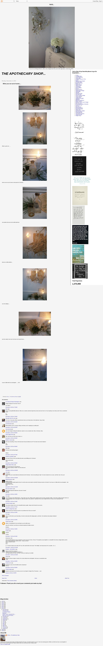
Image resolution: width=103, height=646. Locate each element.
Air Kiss (76, 80)
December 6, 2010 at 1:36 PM (11, 494)
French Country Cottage (80, 95)
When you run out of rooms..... (8, 615)
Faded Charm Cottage (79, 90)
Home (36, 578)
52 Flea (76, 75)
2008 (3, 630)
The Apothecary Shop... (24, 73)
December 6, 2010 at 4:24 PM (11, 519)
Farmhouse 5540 (78, 93)
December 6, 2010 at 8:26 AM (11, 421)
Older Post (67, 578)
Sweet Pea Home (78, 111)
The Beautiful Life (78, 112)
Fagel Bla (77, 92)
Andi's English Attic (9, 434)
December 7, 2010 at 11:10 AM (12, 547)
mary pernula (8, 429)
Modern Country (78, 101)
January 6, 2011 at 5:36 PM (11, 572)
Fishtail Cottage (9, 569)
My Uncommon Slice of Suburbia (81, 104)
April (4, 624)
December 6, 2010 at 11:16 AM (12, 486)
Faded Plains (78, 91)
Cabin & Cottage (78, 84)
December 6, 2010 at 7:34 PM (11, 528)
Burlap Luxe (77, 83)
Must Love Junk (78, 103)
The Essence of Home (79, 113)
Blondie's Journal (9, 439)
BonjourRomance (9, 479)
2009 (3, 629)
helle (6, 448)
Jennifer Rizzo (78, 97)
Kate (6, 409)
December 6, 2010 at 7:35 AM (11, 407)
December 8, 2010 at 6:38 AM (11, 567)
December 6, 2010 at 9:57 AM (11, 454)
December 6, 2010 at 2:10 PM (11, 501)
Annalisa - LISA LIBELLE (10, 549)
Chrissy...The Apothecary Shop (13, 635)
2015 (3, 602)
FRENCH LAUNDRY (10, 456)
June (7, 472)
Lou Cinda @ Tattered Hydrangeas (12, 401)
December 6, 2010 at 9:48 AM (11, 446)
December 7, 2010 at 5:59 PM (11, 561)
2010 (3, 608)
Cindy (7, 556)
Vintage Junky (78, 115)
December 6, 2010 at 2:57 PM (11, 506)
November (5, 616)
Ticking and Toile (78, 114)
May (4, 623)
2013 (3, 604)
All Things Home (78, 81)
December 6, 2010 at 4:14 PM (11, 512)
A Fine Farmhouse (79, 77)
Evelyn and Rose (78, 89)
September (5, 618)
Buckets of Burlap (78, 82)
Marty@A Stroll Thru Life (10, 418)
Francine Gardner (9, 503)
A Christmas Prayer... (6, 611)
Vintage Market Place (10, 464)
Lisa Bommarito (9, 423)
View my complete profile (5, 644)
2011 (3, 607)
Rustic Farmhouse (79, 108)
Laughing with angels (79, 98)
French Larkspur (78, 96)
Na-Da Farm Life (78, 105)
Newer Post (4, 578)
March (4, 625)
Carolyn (7, 530)
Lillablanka (77, 99)
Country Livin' (8, 562)
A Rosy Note (77, 78)
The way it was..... (6, 610)
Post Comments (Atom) (12, 580)
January (4, 628)
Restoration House (79, 107)
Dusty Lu (77, 88)
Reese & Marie (78, 106)
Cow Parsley (77, 86)
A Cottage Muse (78, 76)
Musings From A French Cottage (81, 102)
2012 (3, 606)
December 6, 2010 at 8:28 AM (11, 432)
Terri (6, 514)
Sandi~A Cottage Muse (10, 508)
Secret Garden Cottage (80, 110)
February (5, 627)
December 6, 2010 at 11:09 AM (12, 477)
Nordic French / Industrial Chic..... (9, 614)
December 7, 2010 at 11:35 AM (12, 554)
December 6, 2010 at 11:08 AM (12, 470)
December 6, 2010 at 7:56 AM (11, 416)
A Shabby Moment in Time (80, 79)
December (5, 609)
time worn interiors (9, 488)
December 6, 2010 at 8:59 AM (11, 438)
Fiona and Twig (78, 94)
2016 (3, 601)
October (4, 617)
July (4, 621)
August (4, 620)
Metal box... (4, 613)
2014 (3, 603)
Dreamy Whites (78, 87)
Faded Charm (8, 521)
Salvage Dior (77, 109)
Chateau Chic (78, 85)
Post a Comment (5, 575)
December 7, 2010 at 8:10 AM (11, 536)
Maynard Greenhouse (79, 100)
